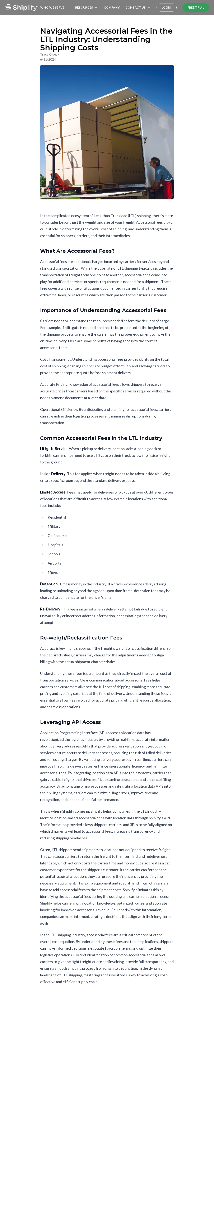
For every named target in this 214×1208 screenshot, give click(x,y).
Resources (84, 7)
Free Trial (195, 7)
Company (112, 7)
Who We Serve (52, 7)
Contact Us (135, 7)
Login (166, 7)
